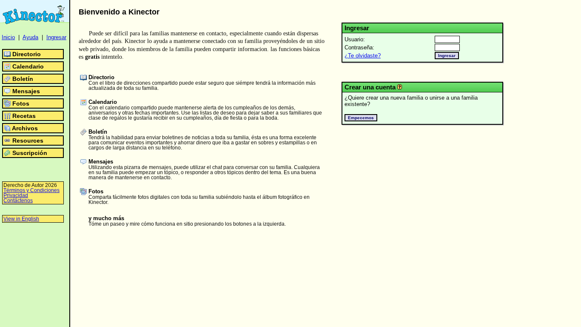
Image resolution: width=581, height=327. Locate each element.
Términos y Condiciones (31, 190)
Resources (27, 140)
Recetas (24, 115)
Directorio (26, 54)
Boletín (22, 78)
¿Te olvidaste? (363, 55)
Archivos (25, 128)
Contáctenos (18, 200)
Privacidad (15, 195)
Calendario (28, 66)
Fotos (20, 103)
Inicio (8, 37)
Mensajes (26, 91)
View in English (21, 218)
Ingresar (56, 37)
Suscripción (29, 152)
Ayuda (30, 37)
